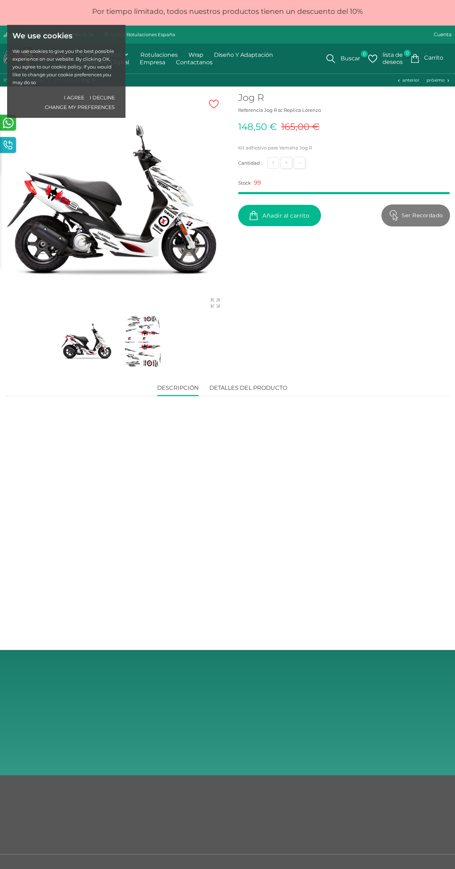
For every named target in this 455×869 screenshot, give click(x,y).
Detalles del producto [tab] (248, 387)
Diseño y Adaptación (243, 54)
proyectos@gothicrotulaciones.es (411, 718)
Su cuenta (246, 792)
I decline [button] (102, 97)
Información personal (256, 807)
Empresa (152, 62)
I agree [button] (74, 97)
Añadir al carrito (285, 215)
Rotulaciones (159, 54)
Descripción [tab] (178, 387)
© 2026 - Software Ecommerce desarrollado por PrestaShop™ (75, 863)
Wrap (195, 54)
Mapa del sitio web (27, 818)
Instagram (385, 733)
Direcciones (244, 839)
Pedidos (240, 818)
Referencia (250, 110)
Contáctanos (19, 807)
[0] (372, 58)
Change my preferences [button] (80, 107)
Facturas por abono (253, 829)
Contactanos (194, 62)
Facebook (384, 752)
